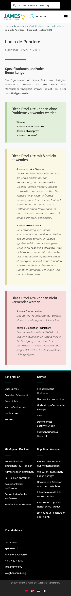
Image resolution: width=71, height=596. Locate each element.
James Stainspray (28, 131)
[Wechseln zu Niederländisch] (26, 591)
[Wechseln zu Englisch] (32, 591)
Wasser (21, 122)
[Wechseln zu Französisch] (45, 591)
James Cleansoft (27, 135)
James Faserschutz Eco (31, 126)
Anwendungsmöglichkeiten (28, 26)
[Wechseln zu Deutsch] (39, 591)
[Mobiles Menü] (65, 16)
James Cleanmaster (29, 311)
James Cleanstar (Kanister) (34, 328)
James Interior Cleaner (31, 169)
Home (8, 26)
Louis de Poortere (54, 26)
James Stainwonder (29, 225)
